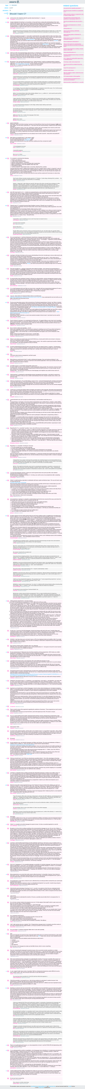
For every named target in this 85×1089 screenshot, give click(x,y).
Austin (11, 878)
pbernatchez (13, 1068)
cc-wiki (69, 1086)
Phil (11, 999)
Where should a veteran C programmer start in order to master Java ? (73, 15)
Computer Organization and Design (18, 482)
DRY (39, 936)
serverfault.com (34, 1086)
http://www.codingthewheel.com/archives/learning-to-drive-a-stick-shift (26, 297)
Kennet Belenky (16, 1008)
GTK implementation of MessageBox (72, 76)
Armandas (12, 371)
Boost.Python (46, 44)
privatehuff (12, 706)
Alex (11, 947)
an (15, 1)
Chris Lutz (15, 463)
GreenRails (12, 926)
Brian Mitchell (13, 770)
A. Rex (14, 543)
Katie (11, 643)
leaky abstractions (30, 39)
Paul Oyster (13, 739)
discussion (14, 5)
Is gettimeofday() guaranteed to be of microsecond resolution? (72, 79)
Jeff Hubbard (16, 220)
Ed (11, 299)
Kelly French (13, 968)
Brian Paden (13, 658)
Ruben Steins (16, 1083)
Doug (11, 496)
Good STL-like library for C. (70, 68)
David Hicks (13, 735)
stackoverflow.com (42, 1086)
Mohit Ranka (13, 821)
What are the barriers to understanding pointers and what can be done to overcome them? (73, 45)
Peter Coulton (13, 143)
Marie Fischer (13, 343)
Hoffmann (12, 677)
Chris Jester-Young (14, 50)
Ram (14, 106)
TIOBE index (29, 754)
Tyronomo (12, 336)
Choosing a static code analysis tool (72, 62)
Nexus (11, 387)
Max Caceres (13, 793)
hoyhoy (12, 782)
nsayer (11, 1047)
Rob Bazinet (13, 636)
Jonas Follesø (13, 317)
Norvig (28, 263)
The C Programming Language (22, 64)
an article (56, 40)
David (11, 293)
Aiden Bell (15, 73)
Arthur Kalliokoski (17, 977)
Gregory (12, 755)
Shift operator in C (68, 28)
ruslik (11, 1075)
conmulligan (13, 477)
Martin (11, 351)
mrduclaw (15, 590)
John (11, 202)
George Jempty (16, 102)
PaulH (11, 265)
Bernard (12, 66)
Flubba (11, 275)
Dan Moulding (16, 85)
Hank (11, 724)
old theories (27, 140)
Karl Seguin (13, 28)
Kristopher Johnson (14, 443)
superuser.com (52, 1086)
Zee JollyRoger (13, 825)
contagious (12, 19)
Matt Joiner (15, 116)
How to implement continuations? (71, 41)
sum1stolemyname (17, 151)
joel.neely (12, 703)
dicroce (12, 713)
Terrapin (12, 356)
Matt (11, 216)
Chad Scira (41, 1087)
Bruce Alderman (14, 285)
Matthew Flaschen (17, 559)
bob (11, 1079)
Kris (14, 224)
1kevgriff (12, 396)
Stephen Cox (13, 325)
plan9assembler (14, 931)
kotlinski (15, 808)
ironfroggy (12, 840)
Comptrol (15, 553)
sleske (14, 180)
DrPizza (12, 649)
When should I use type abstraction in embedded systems (72, 38)
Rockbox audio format (69, 70)
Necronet (15, 155)
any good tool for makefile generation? (72, 8)
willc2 (14, 147)
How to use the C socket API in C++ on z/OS (73, 82)
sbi (13, 469)
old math (29, 138)
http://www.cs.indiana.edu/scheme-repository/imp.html (22, 744)
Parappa (12, 861)
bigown (12, 973)
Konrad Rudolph (14, 538)
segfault (12, 685)
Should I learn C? (18, 14)
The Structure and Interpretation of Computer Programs (43, 307)
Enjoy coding (16, 90)
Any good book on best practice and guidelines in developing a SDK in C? (72, 18)
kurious (12, 175)
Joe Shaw (12, 252)
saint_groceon (13, 58)
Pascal (11, 425)
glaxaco (12, 512)
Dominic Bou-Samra (17, 234)
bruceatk (12, 378)
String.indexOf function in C (70, 52)
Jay (14, 33)
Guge (11, 921)
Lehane (12, 134)
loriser (11, 985)
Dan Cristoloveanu (14, 885)
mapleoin (12, 728)
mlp (14, 228)
